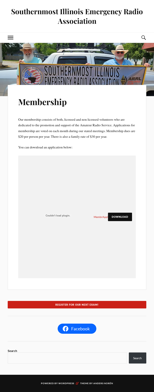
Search (12, 350)
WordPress (66, 383)
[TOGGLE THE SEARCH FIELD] (143, 37)
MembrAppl (101, 216)
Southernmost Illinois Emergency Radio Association (77, 16)
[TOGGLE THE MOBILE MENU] (10, 37)
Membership (42, 101)
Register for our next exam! (77, 304)
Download (120, 216)
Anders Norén (103, 383)
